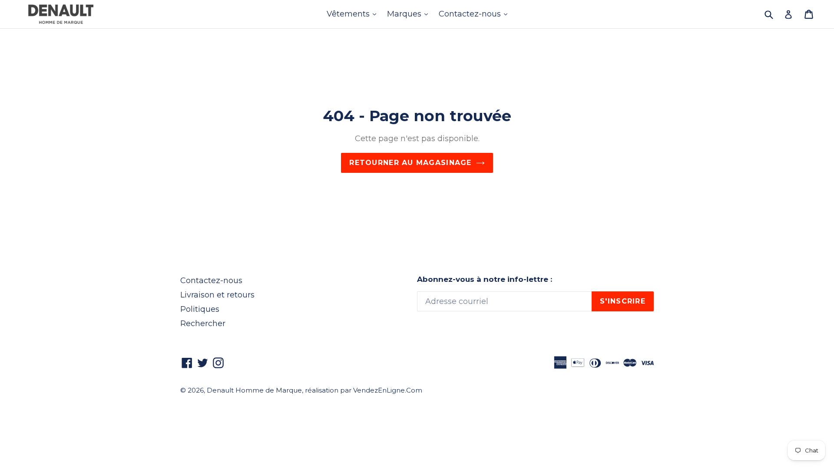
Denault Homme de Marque (254, 390)
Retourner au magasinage (410, 163)
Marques (409, 14)
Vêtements (354, 14)
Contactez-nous (475, 14)
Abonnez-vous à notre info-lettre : (484, 279)
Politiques (199, 309)
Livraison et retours (217, 295)
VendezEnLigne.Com (387, 390)
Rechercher (202, 323)
